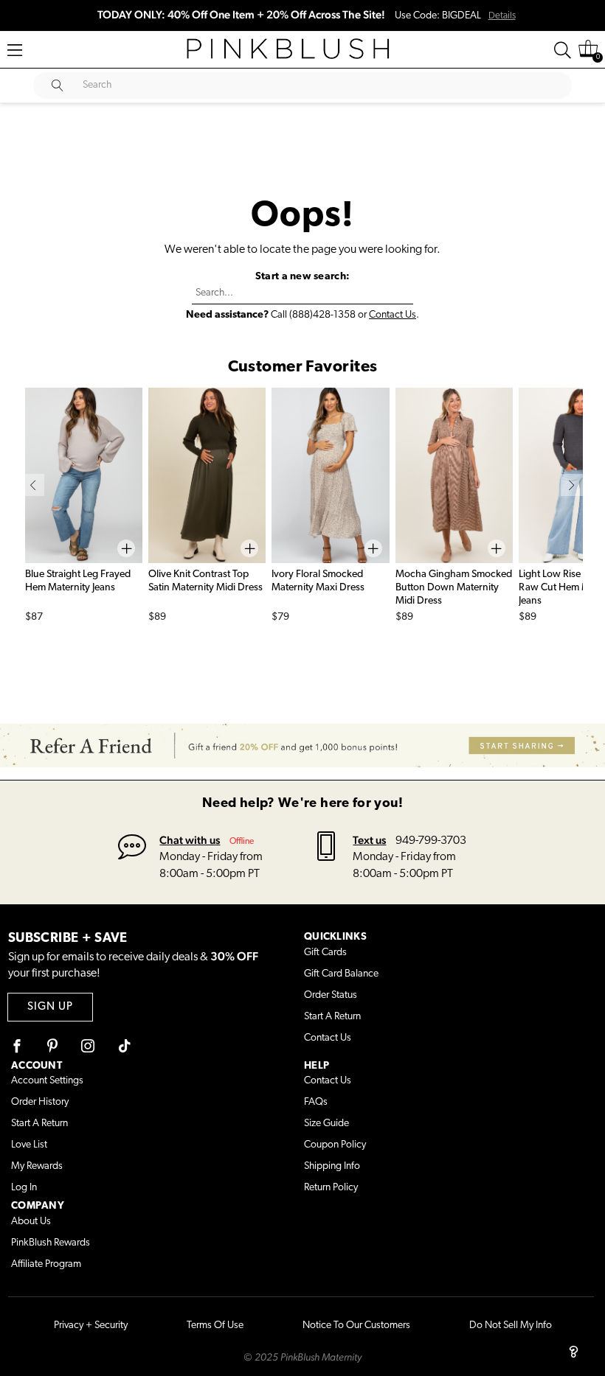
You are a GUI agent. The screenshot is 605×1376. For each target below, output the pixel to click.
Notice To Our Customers (356, 1325)
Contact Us (392, 315)
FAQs (316, 1102)
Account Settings (47, 1080)
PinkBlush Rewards (50, 1242)
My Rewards (37, 1166)
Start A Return (332, 1016)
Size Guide (326, 1123)
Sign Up (50, 1007)
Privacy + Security (91, 1325)
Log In (24, 1187)
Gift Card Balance (341, 973)
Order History (40, 1102)
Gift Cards (325, 952)
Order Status (330, 995)
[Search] (562, 50)
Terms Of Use (215, 1325)
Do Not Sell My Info (510, 1325)
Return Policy (331, 1187)
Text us (369, 840)
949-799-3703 (430, 841)
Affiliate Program (46, 1264)
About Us (31, 1221)
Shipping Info (332, 1166)
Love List (29, 1144)
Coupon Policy (335, 1144)
